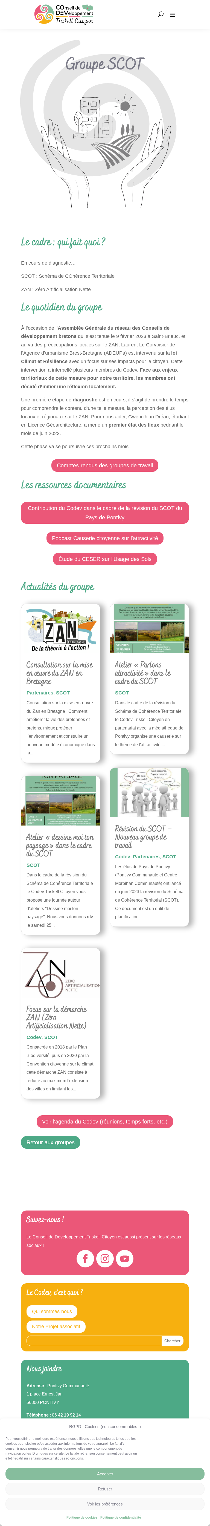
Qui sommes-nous (52, 1311)
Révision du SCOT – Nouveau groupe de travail (143, 837)
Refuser (105, 1489)
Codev (34, 1037)
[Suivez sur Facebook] (85, 1258)
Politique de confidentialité (120, 1517)
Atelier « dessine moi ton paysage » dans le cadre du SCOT (60, 845)
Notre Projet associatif (56, 1326)
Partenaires (40, 693)
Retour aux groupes (51, 1142)
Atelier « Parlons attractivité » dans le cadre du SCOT (142, 673)
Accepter (105, 1474)
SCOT (63, 693)
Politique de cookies (82, 1517)
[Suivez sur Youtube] (124, 1258)
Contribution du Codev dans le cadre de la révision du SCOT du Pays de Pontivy (105, 512)
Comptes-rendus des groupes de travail (105, 465)
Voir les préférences (105, 1504)
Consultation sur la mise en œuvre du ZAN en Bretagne (59, 673)
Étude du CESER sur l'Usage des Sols (105, 559)
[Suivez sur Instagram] (105, 1258)
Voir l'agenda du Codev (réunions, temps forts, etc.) (105, 1122)
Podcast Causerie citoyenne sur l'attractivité (105, 538)
